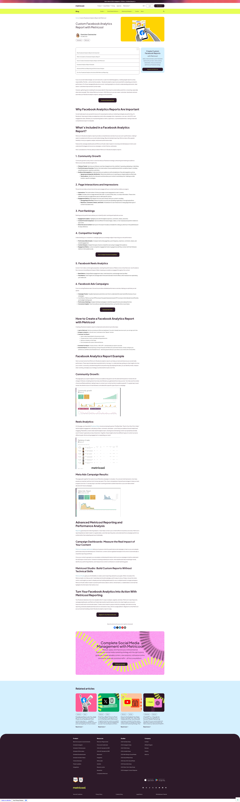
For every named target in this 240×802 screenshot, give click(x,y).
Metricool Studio (80, 576)
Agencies (119, 6)
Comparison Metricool (102, 773)
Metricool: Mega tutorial (102, 741)
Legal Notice (139, 794)
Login (150, 5)
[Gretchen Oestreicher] (78, 35)
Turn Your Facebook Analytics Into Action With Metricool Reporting (92, 72)
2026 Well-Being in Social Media (128, 754)
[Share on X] (117, 627)
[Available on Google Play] (161, 780)
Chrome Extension (77, 760)
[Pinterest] (166, 788)
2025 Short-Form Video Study (128, 767)
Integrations (76, 767)
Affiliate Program (149, 745)
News (142, 11)
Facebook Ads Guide (107, 309)
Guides (102, 11)
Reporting (78, 530)
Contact (147, 741)
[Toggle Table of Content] (137, 48)
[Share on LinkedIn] (120, 627)
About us (147, 754)
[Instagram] (146, 788)
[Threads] (156, 788)
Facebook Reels (95, 426)
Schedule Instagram (78, 745)
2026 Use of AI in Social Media (128, 760)
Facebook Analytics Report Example (85, 64)
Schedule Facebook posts (79, 754)
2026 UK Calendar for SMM (103, 751)
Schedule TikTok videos (78, 751)
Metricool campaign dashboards (84, 549)
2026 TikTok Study (125, 748)
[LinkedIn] (163, 788)
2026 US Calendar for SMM (103, 748)
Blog (77, 11)
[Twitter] (153, 788)
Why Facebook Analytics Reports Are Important (88, 52)
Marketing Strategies (127, 11)
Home (77, 18)
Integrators (99, 757)
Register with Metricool (152, 69)
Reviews (147, 748)
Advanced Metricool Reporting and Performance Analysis (90, 68)
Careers (146, 751)
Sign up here (159, 5)
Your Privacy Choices (18, 800)
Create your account (120, 664)
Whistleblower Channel (161, 794)
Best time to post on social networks (81, 741)
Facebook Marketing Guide (107, 100)
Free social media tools (102, 745)
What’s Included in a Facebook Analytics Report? (88, 56)
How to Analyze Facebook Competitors (107, 254)
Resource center (101, 767)
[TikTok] (150, 788)
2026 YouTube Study (126, 741)
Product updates (77, 764)
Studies (137, 11)
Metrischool (126, 6)
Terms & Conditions (77, 794)
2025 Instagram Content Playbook (129, 770)
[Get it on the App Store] (150, 780)
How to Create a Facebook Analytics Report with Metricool (91, 60)
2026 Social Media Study (127, 757)
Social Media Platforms (112, 11)
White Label (100, 760)
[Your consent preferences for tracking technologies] (238, 800)
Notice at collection (6, 800)
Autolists (99, 764)
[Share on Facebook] (115, 627)
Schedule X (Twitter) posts (79, 748)
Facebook (79, 40)
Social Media (106, 6)
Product (99, 6)
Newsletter (99, 770)
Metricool (86, 40)
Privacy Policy (99, 794)
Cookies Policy (119, 794)
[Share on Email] (125, 627)
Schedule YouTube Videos (79, 757)
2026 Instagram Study (126, 745)
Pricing (113, 6)
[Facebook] (143, 788)
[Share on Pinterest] (122, 627)
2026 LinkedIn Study (126, 751)
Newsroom (99, 754)
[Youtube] (159, 788)
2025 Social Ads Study (126, 764)
